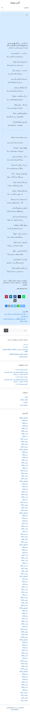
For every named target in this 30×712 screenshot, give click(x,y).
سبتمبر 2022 (24, 542)
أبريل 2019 (25, 650)
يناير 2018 (25, 690)
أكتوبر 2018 (24, 666)
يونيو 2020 (25, 613)
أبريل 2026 (25, 428)
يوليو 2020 (25, 610)
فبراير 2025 (24, 465)
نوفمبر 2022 (24, 536)
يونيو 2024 (25, 486)
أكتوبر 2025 (24, 444)
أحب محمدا (15, 3)
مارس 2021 (24, 589)
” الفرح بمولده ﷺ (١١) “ (21, 377)
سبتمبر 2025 (24, 447)
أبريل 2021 (25, 587)
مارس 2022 (24, 558)
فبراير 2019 (24, 655)
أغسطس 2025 (24, 449)
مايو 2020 (25, 616)
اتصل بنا (25, 347)
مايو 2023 (25, 521)
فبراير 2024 (24, 497)
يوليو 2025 (25, 452)
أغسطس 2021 (24, 576)
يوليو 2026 (25, 420)
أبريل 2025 (25, 460)
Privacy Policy (23, 356)
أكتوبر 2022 (24, 539)
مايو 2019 (25, 647)
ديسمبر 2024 (24, 470)
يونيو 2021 (25, 581)
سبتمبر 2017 (24, 700)
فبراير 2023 (24, 528)
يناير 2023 (25, 531)
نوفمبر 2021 (24, 568)
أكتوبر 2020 (24, 602)
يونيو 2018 (25, 676)
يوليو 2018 (25, 674)
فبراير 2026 (24, 433)
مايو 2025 (25, 457)
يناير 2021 (25, 595)
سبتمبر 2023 (24, 510)
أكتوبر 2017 (24, 698)
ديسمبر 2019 (24, 629)
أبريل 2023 (25, 523)
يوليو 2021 (25, 579)
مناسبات (25, 402)
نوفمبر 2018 (24, 663)
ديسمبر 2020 (24, 597)
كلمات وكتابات (24, 399)
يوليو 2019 (25, 642)
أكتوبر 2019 (24, 634)
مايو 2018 (25, 679)
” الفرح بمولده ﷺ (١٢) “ (21, 369)
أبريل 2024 (25, 491)
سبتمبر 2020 (24, 605)
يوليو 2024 (25, 484)
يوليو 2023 (25, 515)
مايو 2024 (25, 489)
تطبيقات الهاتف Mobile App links (18, 354)
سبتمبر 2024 (24, 478)
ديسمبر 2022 (24, 534)
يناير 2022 (25, 563)
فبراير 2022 (24, 560)
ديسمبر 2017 (24, 692)
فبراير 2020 (24, 624)
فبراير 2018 (24, 687)
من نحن (25, 344)
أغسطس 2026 (24, 417)
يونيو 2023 (25, 518)
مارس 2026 (24, 431)
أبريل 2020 (25, 618)
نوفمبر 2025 (24, 441)
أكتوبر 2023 (24, 507)
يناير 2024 (25, 499)
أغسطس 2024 (24, 481)
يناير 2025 (25, 468)
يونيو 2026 (25, 423)
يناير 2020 (25, 626)
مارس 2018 (24, 684)
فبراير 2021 (24, 592)
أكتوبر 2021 (24, 571)
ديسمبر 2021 (24, 565)
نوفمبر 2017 (24, 695)
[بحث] (6, 330)
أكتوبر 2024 (24, 476)
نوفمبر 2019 (24, 632)
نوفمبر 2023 (24, 505)
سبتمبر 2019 (24, 637)
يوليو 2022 (25, 547)
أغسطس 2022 (24, 544)
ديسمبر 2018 (24, 661)
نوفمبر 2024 (24, 473)
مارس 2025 (24, 462)
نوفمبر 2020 (24, 600)
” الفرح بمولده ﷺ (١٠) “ (21, 384)
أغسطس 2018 (24, 671)
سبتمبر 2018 (24, 668)
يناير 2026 (25, 436)
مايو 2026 (25, 425)
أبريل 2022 (25, 555)
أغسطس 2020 (24, 608)
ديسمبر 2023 (24, 502)
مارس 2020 (24, 621)
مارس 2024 (24, 494)
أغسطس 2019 (24, 639)
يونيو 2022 (25, 550)
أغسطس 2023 (24, 513)
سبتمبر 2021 (24, 573)
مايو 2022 (25, 552)
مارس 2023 (24, 526)
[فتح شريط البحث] (2, 7)
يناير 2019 (25, 658)
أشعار (24, 311)
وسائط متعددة (24, 405)
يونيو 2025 (25, 454)
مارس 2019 (24, 653)
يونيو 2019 (25, 645)
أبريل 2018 (25, 682)
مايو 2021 (25, 584)
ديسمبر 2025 (24, 439)
